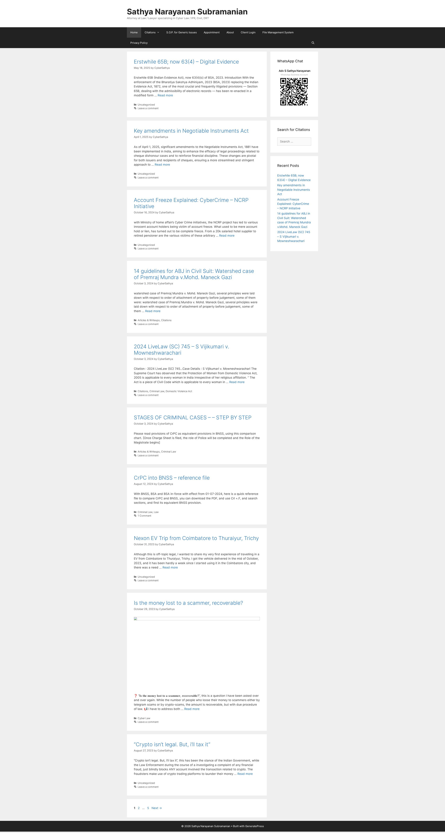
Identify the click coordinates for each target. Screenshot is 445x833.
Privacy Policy (139, 42)
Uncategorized (146, 104)
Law (156, 511)
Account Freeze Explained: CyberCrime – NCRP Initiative (293, 204)
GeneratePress (254, 826)
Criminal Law (156, 391)
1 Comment (144, 515)
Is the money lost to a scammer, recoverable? (188, 603)
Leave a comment (148, 108)
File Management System (278, 32)
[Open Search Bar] (313, 43)
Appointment (212, 32)
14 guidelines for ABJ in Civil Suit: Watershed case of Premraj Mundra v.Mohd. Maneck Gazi (194, 274)
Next (157, 808)
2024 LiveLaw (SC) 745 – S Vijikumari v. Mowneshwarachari (293, 236)
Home (134, 32)
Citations (150, 32)
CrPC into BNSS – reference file (172, 478)
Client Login (248, 32)
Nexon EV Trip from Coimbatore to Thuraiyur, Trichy (196, 538)
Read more (165, 95)
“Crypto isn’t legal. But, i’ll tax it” (172, 744)
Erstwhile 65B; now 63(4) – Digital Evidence (186, 61)
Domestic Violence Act (179, 391)
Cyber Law (144, 718)
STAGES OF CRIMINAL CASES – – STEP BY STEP (193, 417)
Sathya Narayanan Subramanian (187, 11)
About (230, 32)
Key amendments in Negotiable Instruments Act (191, 131)
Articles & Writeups (149, 320)
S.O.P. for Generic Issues (181, 32)
